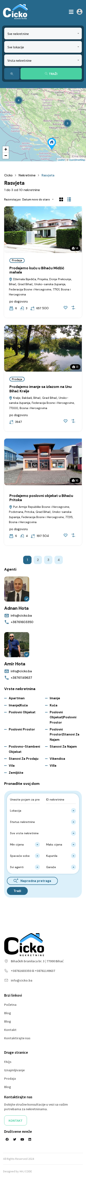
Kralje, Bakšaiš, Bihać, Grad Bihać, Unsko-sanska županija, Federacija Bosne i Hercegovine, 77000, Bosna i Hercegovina (42, 403)
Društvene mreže (18, 1131)
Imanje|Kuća (18, 705)
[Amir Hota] (16, 644)
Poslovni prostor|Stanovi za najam (64, 734)
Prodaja (17, 260)
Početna (10, 1004)
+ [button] (5, 149)
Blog (7, 1013)
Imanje (55, 698)
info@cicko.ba (21, 615)
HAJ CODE (26, 1171)
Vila (12, 766)
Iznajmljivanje (14, 1070)
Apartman (17, 698)
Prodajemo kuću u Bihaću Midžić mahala (36, 270)
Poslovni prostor (22, 729)
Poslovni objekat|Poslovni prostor (63, 717)
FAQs (7, 1062)
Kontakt (10, 1030)
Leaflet (61, 159)
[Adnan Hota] (16, 589)
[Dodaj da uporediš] (73, 307)
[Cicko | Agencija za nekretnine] (15, 11)
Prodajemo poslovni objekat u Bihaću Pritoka (41, 497)
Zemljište (16, 773)
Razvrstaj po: (12, 199)
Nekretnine (27, 175)
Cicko (8, 175)
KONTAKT (16, 1120)
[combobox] (43, 33)
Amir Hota (14, 664)
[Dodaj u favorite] (65, 307)
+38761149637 (21, 678)
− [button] (5, 155)
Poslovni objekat (22, 712)
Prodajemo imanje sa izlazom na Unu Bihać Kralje (40, 388)
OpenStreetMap (77, 159)
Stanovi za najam (63, 746)
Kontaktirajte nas (17, 1038)
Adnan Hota (16, 608)
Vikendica (57, 759)
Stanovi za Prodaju (23, 759)
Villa (53, 766)
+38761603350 (22, 622)
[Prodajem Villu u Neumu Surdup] (51, 144)
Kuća (53, 705)
